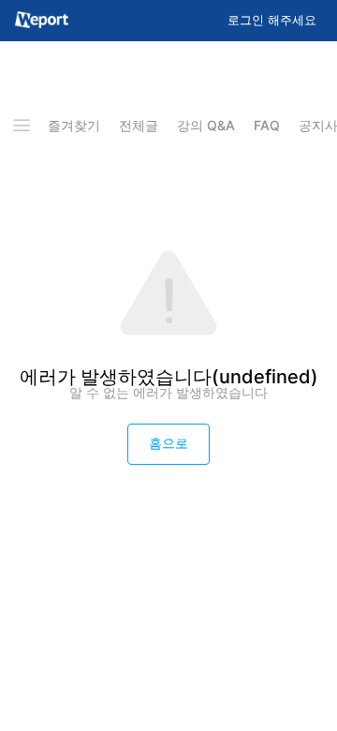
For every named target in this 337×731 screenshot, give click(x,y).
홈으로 (168, 443)
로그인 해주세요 (271, 20)
